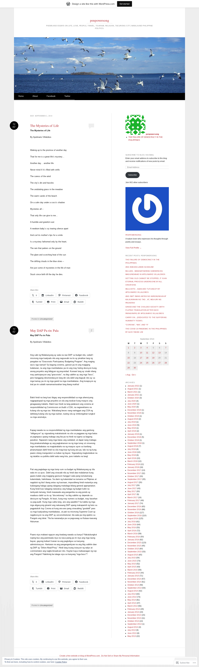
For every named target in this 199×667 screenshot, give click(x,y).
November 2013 (134, 618)
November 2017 (134, 473)
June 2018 (132, 452)
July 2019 (131, 422)
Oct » (134, 375)
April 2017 (131, 494)
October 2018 (133, 440)
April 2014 (131, 603)
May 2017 (131, 491)
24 (141, 363)
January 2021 (133, 395)
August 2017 (132, 482)
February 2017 (133, 500)
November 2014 (134, 582)
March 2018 (132, 461)
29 (128, 368)
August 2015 (132, 555)
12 (153, 353)
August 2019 (132, 419)
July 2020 (131, 401)
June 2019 (132, 425)
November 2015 (134, 546)
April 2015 (131, 567)
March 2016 (132, 534)
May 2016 (131, 527)
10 (141, 353)
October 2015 (133, 549)
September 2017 (134, 479)
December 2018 (134, 437)
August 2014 (132, 591)
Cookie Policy (61, 662)
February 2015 (133, 573)
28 (166, 363)
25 (147, 363)
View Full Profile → (133, 248)
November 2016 (134, 509)
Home (21, 96)
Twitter (67, 96)
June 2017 (132, 488)
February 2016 (133, 537)
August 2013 (132, 627)
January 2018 (133, 467)
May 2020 (131, 407)
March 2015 (132, 570)
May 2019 (131, 428)
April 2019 (131, 431)
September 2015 (134, 552)
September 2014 (134, 588)
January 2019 (133, 434)
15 (128, 358)
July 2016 (131, 522)
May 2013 (131, 636)
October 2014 (133, 585)
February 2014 (133, 609)
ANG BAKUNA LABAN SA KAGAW (139, 267)
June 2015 (132, 561)
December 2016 (134, 506)
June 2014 (132, 597)
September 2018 (134, 443)
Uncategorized (46, 319)
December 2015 (134, 543)
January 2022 (133, 386)
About (35, 96)
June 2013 (132, 633)
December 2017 (134, 470)
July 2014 (131, 594)
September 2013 (134, 624)
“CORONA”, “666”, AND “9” (136, 325)
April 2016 (131, 531)
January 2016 (133, 540)
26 (153, 363)
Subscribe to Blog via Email (139, 155)
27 (159, 363)
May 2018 (131, 455)
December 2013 (134, 615)
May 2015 (131, 564)
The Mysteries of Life (44, 125)
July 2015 (131, 558)
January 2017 (133, 503)
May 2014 (131, 600)
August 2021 (132, 389)
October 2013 (133, 621)
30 (135, 368)
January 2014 (133, 612)
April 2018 (131, 458)
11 (147, 353)
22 (128, 363)
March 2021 (132, 392)
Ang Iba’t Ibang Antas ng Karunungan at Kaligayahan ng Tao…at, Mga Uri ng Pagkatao (145, 299)
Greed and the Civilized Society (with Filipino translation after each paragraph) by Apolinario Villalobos (144, 310)
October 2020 (133, 398)
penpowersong (99, 20)
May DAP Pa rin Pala (44, 330)
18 (147, 358)
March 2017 (132, 497)
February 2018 (133, 464)
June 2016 (132, 524)
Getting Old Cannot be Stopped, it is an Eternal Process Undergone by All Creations (146, 281)
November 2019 (134, 413)
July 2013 (131, 630)
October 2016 (133, 512)
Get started (125, 4)
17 (141, 358)
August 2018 (132, 446)
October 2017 (133, 476)
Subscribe (132, 175)
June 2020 (132, 404)
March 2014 (132, 606)
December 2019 (134, 410)
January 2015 (133, 576)
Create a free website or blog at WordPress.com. (80, 656)
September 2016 (134, 515)
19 (153, 358)
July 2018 (131, 449)
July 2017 (131, 485)
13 (159, 353)
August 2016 (132, 518)
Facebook (51, 96)
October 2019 (133, 416)
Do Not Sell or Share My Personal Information (120, 656)
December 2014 (134, 579)
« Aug (127, 375)
